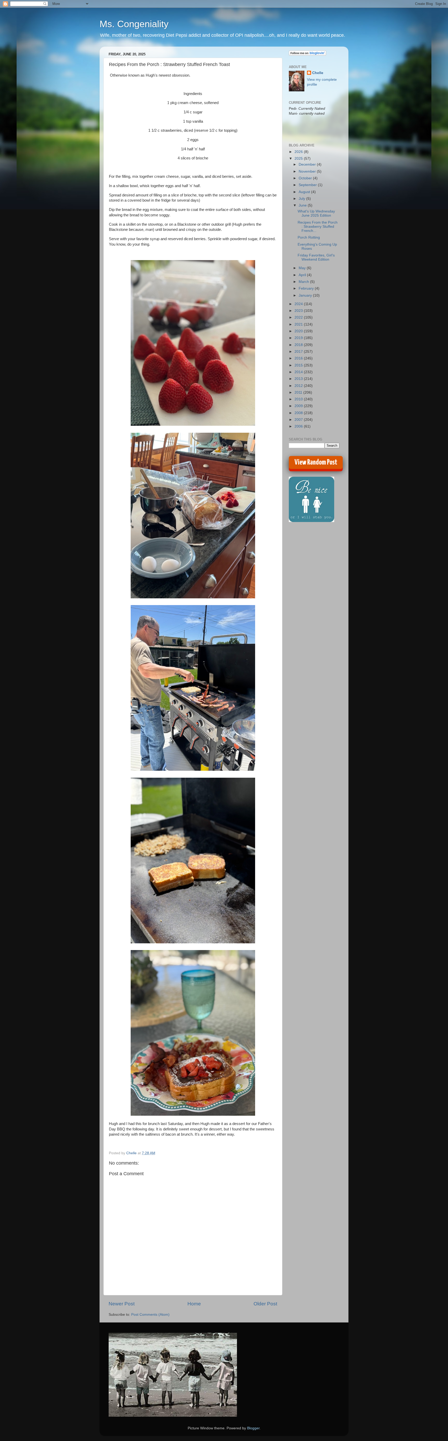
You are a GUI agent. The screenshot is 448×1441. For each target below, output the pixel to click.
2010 (299, 399)
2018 (299, 345)
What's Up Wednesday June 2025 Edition (316, 213)
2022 (299, 317)
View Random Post (316, 462)
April (303, 275)
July (302, 199)
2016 (299, 358)
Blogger (253, 1428)
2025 (299, 158)
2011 (299, 392)
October (306, 178)
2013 (299, 379)
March (304, 282)
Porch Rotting (309, 237)
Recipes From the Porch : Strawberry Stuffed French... (318, 226)
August (305, 192)
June (303, 205)
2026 (299, 152)
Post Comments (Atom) (150, 1315)
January (306, 295)
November (308, 171)
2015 (299, 365)
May (303, 268)
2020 (299, 331)
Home (194, 1303)
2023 (299, 311)
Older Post (265, 1303)
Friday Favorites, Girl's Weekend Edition (316, 257)
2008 (299, 413)
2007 (299, 420)
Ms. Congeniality (134, 24)
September (308, 185)
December (308, 164)
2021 (299, 324)
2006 (299, 426)
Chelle (317, 73)
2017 (299, 352)
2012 (299, 386)
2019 (299, 338)
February (307, 288)
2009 (299, 406)
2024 (299, 304)
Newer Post (122, 1303)
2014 (299, 372)
